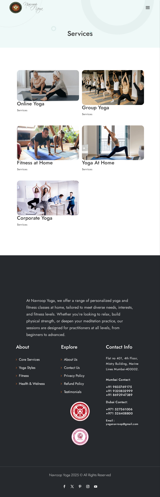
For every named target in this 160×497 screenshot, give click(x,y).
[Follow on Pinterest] (80, 486)
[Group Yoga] (113, 87)
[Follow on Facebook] (64, 486)
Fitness (24, 375)
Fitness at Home (35, 162)
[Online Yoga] (48, 85)
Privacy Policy (74, 375)
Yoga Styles (27, 367)
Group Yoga (95, 107)
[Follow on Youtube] (95, 486)
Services (22, 110)
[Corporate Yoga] (48, 198)
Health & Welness (32, 383)
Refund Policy (74, 383)
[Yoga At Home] (113, 142)
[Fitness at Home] (48, 142)
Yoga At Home (98, 162)
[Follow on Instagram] (88, 486)
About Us (70, 359)
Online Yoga (30, 103)
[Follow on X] (72, 486)
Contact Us (72, 367)
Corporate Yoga (34, 218)
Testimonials (72, 391)
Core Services (29, 359)
